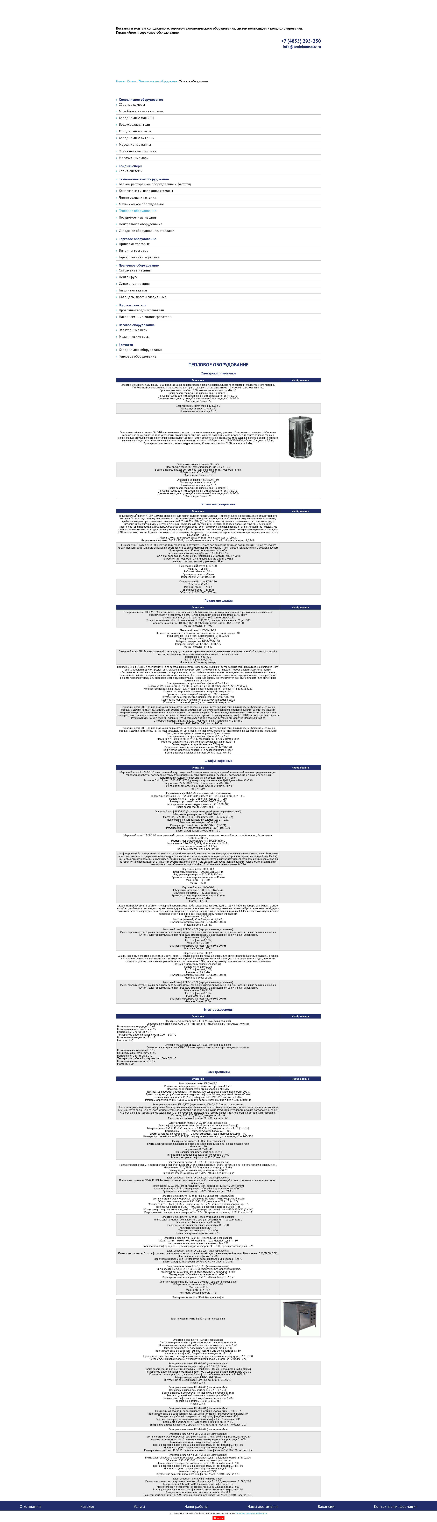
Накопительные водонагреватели (145, 317)
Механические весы (134, 336)
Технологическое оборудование (158, 81)
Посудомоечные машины (138, 217)
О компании (30, 1506)
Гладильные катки (133, 290)
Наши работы (196, 1506)
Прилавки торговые (134, 244)
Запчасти (126, 345)
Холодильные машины (136, 118)
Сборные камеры (132, 104)
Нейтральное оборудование (140, 224)
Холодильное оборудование (141, 99)
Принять (218, 1518)
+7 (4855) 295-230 (301, 41)
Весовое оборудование (137, 325)
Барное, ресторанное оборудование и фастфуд (155, 184)
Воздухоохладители (134, 124)
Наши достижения (262, 1506)
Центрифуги (128, 277)
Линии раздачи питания (137, 197)
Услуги (139, 1506)
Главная (120, 81)
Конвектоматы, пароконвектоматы (146, 190)
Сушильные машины (134, 283)
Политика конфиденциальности (251, 1513)
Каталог (132, 81)
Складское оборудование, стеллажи (146, 230)
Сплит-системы (131, 171)
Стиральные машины (135, 270)
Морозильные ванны (135, 144)
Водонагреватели (132, 305)
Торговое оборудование (137, 239)
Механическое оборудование (141, 204)
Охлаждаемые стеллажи (138, 151)
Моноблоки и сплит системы (141, 111)
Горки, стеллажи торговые (139, 257)
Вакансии (326, 1506)
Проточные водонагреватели (141, 310)
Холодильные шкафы (135, 131)
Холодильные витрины (137, 138)
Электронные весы (133, 330)
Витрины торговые (133, 250)
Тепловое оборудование (137, 210)
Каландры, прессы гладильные (142, 297)
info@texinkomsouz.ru (302, 46)
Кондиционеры (130, 166)
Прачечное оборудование (139, 265)
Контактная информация (141, 76)
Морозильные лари (134, 158)
